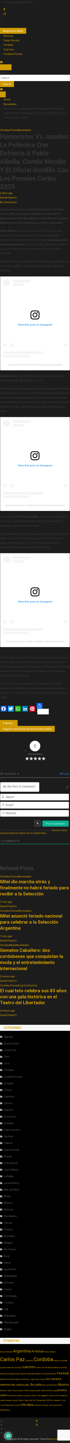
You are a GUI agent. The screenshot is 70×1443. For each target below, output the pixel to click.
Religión (8, 1242)
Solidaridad (10, 1276)
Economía (9, 1116)
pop (54, 1390)
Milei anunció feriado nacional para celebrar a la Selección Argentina (31, 922)
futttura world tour (21, 1379)
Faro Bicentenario (49, 1374)
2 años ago (6, 193)
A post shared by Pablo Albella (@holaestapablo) (35, 364)
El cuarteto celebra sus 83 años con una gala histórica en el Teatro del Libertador (33, 996)
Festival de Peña (7, 1379)
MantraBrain (56, 1439)
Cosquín (8, 1083)
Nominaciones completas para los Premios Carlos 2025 (11, 723)
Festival (8, 1136)
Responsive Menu (13, 30)
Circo (7, 1063)
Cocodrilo (29, 1360)
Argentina (22, 1351)
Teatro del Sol (29, 1400)
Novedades (24, 130)
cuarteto (28, 1367)
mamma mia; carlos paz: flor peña (20, 1384)
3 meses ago (7, 1010)
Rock (7, 1256)
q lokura (33, 1395)
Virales (8, 1329)
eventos (38, 1374)
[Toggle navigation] (3, 67)
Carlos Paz (10, 1050)
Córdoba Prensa (13, 54)
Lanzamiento (11, 1183)
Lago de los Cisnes (38, 1379)
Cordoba (43, 1359)
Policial (8, 1222)
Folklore (8, 1143)
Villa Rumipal (11, 1322)
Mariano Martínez (49, 1385)
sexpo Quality (12, 1400)
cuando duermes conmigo (10, 1367)
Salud (7, 1262)
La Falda (8, 1176)
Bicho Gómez (49, 1352)
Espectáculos (12, 40)
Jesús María (11, 1169)
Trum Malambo (6, 1405)
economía (4, 1374)
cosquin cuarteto (60, 1360)
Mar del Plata (11, 1189)
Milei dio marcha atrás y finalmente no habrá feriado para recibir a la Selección (34, 887)
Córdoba (8, 44)
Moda (13, 945)
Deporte (8, 1109)
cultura (39, 1367)
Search (4, 72)
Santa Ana (10, 1269)
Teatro (8, 1289)
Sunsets (9, 1282)
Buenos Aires (11, 1043)
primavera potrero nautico (19, 1395)
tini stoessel (55, 1400)
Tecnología (10, 1296)
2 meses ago (7, 976)
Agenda (8, 1036)
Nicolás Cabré (6, 1390)
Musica (63, 1384)
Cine (6, 1056)
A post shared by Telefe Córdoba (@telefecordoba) (35, 641)
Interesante (11, 1163)
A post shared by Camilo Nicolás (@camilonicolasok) (35, 505)
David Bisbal (47, 1367)
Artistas (37, 1351)
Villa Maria (27, 1405)
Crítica (7, 1090)
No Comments (8, 202)
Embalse (9, 1123)
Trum (63, 1400)
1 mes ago (6, 901)
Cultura (33, 985)
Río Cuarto (10, 1249)
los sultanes (53, 1379)
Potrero (8, 1229)
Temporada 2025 (43, 1400)
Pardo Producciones (32, 1390)
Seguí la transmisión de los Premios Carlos (27, 728)
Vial (6, 1309)
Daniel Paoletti (8, 197)
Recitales (9, 1236)
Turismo (9, 1302)
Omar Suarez (18, 1390)
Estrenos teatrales (27, 1374)
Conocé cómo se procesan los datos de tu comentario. (33, 831)
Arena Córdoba (6, 1352)
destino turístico (60, 1367)
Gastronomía (11, 1149)
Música (8, 1202)
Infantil (8, 1156)
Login (66, 773)
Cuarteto (9, 49)
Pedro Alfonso (47, 1390)
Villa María (10, 1315)
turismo (17, 1405)
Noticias (8, 35)
